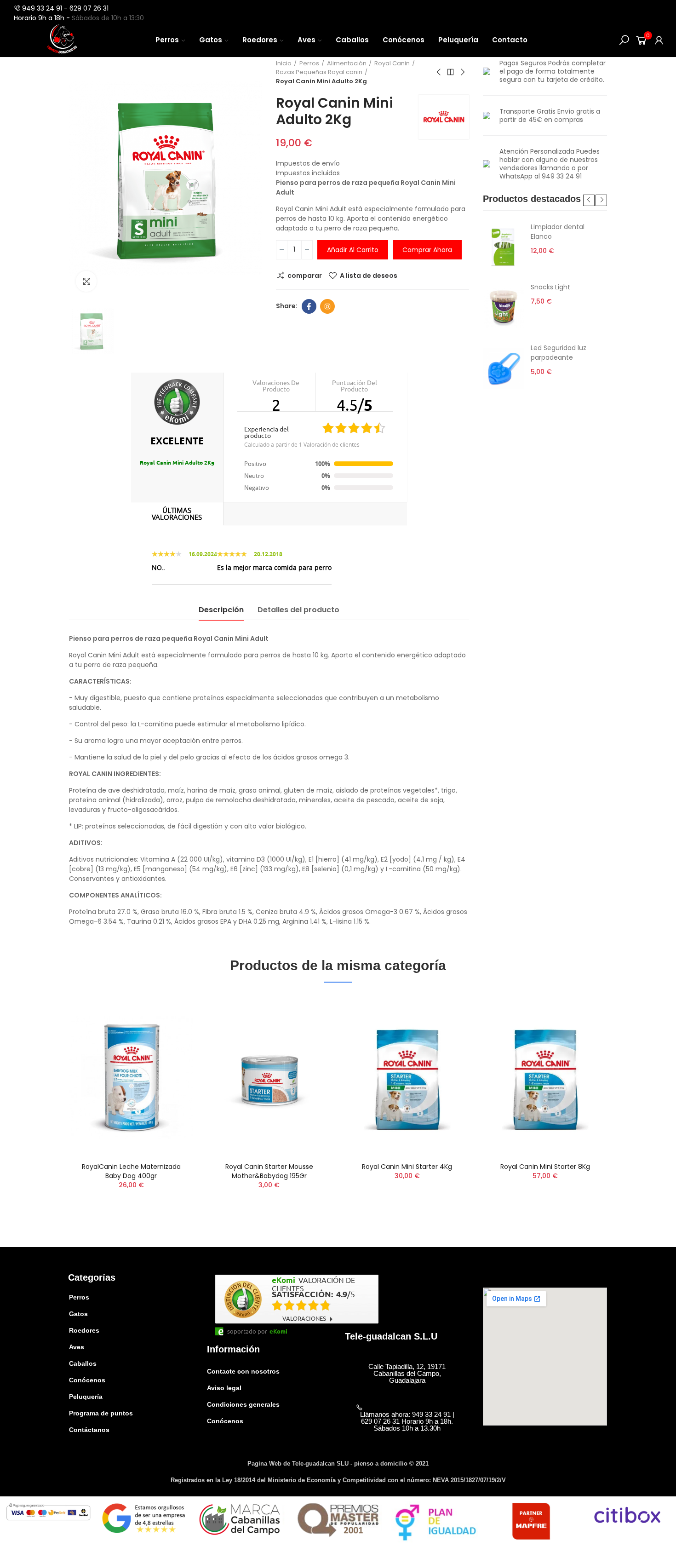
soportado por (247, 1331)
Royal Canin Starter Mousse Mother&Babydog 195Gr (269, 1171)
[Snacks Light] (503, 307)
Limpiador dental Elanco (557, 231)
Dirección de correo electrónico (327, 306)
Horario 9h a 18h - (43, 18)
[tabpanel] (545, 308)
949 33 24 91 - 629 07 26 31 (65, 8)
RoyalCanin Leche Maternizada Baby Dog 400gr (131, 1171)
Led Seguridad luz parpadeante (558, 352)
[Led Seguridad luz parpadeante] (503, 368)
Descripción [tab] (221, 609)
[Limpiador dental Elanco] (503, 247)
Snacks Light (550, 287)
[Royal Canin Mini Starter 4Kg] (407, 1078)
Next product (462, 72)
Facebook (309, 306)
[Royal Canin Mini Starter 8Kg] (545, 1078)
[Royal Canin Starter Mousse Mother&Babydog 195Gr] (269, 1078)
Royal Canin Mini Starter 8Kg (545, 1166)
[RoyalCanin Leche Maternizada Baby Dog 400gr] (131, 1078)
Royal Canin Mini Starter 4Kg (407, 1166)
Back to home (450, 72)
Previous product (439, 72)
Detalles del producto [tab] (298, 609)
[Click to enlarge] (86, 281)
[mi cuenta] (659, 40)
